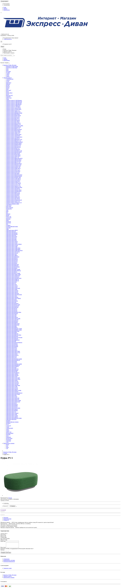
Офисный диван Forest (11, 236)
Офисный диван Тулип (11, 396)
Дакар (7, 99)
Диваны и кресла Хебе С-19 (13, 196)
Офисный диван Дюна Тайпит (13, 298)
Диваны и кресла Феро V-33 (13, 192)
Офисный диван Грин (11, 282)
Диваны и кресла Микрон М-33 (13, 159)
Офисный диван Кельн (11, 309)
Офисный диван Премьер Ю (13, 365)
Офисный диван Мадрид (12, 321)
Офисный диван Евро (11, 299)
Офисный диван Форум (12, 404)
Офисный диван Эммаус (12, 416)
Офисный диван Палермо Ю (13, 360)
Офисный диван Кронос (12, 313)
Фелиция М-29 (9, 433)
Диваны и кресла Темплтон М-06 (14, 187)
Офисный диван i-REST (12, 230)
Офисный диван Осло (11, 356)
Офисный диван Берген (12, 258)
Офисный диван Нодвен (12, 345)
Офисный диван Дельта (12, 287)
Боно (7, 70)
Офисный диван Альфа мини (13, 249)
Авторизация (6, 5)
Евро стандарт (9, 207)
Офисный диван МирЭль (12, 333)
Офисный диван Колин (11, 311)
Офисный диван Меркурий (12, 331)
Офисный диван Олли (11, 348)
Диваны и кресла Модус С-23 (13, 162)
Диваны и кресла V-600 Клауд (13, 105)
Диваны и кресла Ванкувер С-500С (14, 125)
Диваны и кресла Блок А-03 (13, 116)
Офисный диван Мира (11, 332)
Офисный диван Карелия (12, 307)
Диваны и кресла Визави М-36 (13, 126)
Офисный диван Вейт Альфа (13, 269)
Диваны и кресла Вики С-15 (13, 128)
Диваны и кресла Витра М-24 (13, 130)
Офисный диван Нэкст (11, 347)
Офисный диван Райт (11, 367)
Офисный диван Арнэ (11, 254)
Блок (7, 68)
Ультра (7, 430)
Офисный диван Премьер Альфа (14, 363)
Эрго (7, 442)
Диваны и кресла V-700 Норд (13, 106)
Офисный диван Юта (11, 419)
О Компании (6, 559)
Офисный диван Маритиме (12, 324)
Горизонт (8, 96)
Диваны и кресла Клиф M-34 (13, 149)
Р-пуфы (8, 72)
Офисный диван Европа (12, 300)
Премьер (8, 420)
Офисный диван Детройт (12, 290)
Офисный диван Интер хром (13, 304)
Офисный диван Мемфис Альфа (14, 329)
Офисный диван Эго (11, 411)
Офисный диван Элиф (11, 414)
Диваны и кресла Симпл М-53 (13, 178)
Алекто (8, 80)
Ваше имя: (3, 541)
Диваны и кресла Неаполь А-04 (13, 164)
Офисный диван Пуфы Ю (12, 366)
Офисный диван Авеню (12, 241)
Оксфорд (8, 225)
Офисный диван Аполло (12, 253)
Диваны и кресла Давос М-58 (13, 132)
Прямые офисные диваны (12, 421)
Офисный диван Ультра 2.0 (12, 398)
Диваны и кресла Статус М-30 (13, 183)
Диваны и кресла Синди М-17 (13, 179)
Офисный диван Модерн (12, 336)
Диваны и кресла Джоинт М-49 (13, 134)
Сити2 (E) (8, 425)
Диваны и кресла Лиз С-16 (12, 157)
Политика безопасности (9, 561)
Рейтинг (3, 549)
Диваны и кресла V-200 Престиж (14, 101)
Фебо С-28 (8, 432)
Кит (7, 212)
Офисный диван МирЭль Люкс (13, 334)
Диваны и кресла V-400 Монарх (13, 104)
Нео (7, 224)
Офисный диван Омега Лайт (13, 351)
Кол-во (5, 506)
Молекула (8, 221)
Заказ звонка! (10, 37)
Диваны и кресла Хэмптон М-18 (14, 200)
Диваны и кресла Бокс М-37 (13, 118)
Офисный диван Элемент (12, 413)
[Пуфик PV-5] (20, 495)
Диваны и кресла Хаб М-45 (12, 195)
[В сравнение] (3, 511)
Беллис (8, 85)
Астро (7, 81)
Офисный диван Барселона (12, 256)
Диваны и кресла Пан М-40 (12, 173)
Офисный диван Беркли (12, 259)
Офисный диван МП (11, 341)
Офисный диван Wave (11, 240)
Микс (7, 220)
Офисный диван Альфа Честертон (14, 250)
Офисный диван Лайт (11, 314)
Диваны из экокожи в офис (12, 203)
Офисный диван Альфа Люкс (13, 248)
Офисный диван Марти (11, 327)
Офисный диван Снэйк (11, 386)
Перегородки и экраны (8, 443)
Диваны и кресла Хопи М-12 (13, 197)
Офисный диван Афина (12, 255)
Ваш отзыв (3, 547)
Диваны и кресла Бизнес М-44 (13, 115)
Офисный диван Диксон (12, 292)
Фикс (7, 447)
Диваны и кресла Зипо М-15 (13, 138)
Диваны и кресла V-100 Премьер (14, 100)
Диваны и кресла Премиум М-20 (14, 176)
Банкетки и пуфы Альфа (12, 66)
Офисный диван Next (11, 237)
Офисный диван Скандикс (12, 382)
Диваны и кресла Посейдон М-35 (14, 174)
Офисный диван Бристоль (12, 264)
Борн (7, 89)
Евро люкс (8, 206)
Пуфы (4, 7)
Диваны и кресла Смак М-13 (13, 181)
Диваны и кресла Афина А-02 (13, 111)
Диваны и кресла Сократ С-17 (13, 182)
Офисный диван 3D (11, 231)
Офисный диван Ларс (11, 316)
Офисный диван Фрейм (12, 405)
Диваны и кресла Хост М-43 (13, 198)
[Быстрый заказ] (16, 506)
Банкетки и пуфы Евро (11, 67)
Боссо (7, 91)
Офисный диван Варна (11, 268)
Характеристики (7, 518)
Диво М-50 (8, 205)
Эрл (7, 448)
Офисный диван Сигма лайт (13, 377)
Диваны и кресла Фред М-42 (13, 193)
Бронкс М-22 (9, 92)
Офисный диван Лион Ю (12, 319)
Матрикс (8, 219)
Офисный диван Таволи (12, 389)
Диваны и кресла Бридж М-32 (13, 123)
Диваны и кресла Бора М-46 (13, 120)
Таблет (7, 76)
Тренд (7, 429)
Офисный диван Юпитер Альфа (14, 418)
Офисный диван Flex (11, 235)
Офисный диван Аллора (12, 245)
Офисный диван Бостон (12, 260)
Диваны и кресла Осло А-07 (13, 172)
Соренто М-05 (9, 428)
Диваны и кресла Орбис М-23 (13, 168)
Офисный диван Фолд (11, 403)
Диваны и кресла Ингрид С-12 (13, 140)
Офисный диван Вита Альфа (13, 273)
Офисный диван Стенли (12, 387)
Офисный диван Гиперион (12, 277)
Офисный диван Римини (12, 370)
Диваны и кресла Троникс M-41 (13, 190)
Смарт (7, 427)
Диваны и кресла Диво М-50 (13, 135)
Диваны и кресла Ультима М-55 (13, 191)
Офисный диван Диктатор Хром (14, 294)
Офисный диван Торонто (12, 391)
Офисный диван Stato (11, 239)
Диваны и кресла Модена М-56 (13, 161)
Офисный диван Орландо (12, 355)
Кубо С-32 (8, 216)
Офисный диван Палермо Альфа (14, 358)
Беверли (8, 84)
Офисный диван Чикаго (12, 409)
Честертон (8, 439)
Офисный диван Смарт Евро (13, 385)
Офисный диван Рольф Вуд (12, 372)
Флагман (8, 434)
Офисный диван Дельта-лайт (13, 288)
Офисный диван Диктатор (12, 293)
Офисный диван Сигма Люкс (13, 379)
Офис (7, 229)
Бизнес (7, 87)
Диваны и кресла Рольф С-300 (13, 177)
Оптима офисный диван (12, 226)
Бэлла (7, 94)
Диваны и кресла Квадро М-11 (13, 147)
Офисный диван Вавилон (12, 265)
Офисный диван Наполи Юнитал (14, 342)
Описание (5, 517)
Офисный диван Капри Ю (12, 306)
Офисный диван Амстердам (13, 251)
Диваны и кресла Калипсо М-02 (13, 143)
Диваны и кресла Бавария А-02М (14, 113)
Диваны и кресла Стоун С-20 (13, 184)
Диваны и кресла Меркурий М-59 (14, 158)
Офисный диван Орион (12, 353)
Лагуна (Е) (8, 217)
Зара (7, 210)
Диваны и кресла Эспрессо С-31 (14, 202)
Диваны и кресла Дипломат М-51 (14, 137)
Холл (7, 435)
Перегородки (6, 10)
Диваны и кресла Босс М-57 (13, 121)
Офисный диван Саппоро (12, 375)
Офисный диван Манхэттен (13, 323)
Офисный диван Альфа (11, 246)
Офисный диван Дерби (11, 289)
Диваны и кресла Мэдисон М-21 (14, 163)
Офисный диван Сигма (11, 376)
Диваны (5, 8)
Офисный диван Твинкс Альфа (13, 390)
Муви (7, 444)
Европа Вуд (9, 208)
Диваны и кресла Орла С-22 (13, 169)
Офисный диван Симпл (12, 380)
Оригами (8, 227)
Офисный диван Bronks (12, 234)
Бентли (8, 86)
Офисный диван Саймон (12, 374)
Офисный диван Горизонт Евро (13, 278)
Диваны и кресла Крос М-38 (13, 153)
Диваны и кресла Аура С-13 (13, 110)
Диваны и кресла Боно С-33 (13, 119)
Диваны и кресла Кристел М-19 (13, 152)
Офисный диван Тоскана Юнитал (14, 392)
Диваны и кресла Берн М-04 (13, 114)
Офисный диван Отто (11, 357)
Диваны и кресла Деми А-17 (13, 133)
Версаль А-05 (9, 95)
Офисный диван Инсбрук (12, 303)
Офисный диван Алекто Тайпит (14, 244)
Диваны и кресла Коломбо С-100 (14, 150)
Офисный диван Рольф (11, 371)
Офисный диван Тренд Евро (13, 394)
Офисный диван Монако (12, 338)
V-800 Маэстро (9, 79)
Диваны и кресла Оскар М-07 (13, 171)
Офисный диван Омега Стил (13, 352)
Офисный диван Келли (11, 308)
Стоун (7, 75)
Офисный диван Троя (11, 395)
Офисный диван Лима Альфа (13, 318)
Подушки (8, 71)
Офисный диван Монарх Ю (12, 340)
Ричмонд (8, 423)
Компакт (8, 213)
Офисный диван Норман (12, 346)
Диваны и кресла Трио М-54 (13, 188)
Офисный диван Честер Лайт (13, 408)
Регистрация (6, 3)
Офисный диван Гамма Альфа (13, 274)
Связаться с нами (7, 568)
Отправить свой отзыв (6, 552)
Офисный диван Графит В (12, 279)
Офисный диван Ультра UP (12, 399)
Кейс (7, 211)
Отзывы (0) (6, 520)
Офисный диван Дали (11, 284)
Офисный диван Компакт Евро (13, 312)
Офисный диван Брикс (11, 263)
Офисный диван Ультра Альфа (13, 400)
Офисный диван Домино (12, 297)
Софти (7, 74)
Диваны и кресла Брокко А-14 (13, 124)
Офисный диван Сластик (12, 384)
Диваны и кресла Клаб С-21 (13, 148)
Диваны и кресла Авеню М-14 (13, 108)
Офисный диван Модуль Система (14, 337)
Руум (7, 424)
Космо (7, 215)
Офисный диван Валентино (13, 266)
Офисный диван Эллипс (12, 415)
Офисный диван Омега (11, 350)
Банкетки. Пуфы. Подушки (9, 65)
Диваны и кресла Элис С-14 (13, 201)
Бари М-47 (8, 82)
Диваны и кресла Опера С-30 (13, 167)
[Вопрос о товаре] (1, 511)
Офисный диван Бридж (11, 261)
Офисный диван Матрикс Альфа (14, 328)
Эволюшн (8, 440)
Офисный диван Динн (11, 295)
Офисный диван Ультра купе (13, 401)
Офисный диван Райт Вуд (12, 369)
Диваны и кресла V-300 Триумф (13, 103)
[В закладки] (2, 511)
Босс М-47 (8, 90)
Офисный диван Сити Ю (12, 381)
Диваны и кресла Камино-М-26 (13, 144)
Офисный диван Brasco (11, 232)
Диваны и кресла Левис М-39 (13, 155)
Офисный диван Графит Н (12, 280)
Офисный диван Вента (11, 271)
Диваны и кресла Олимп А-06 (13, 166)
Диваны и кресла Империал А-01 (14, 139)
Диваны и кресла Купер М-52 (13, 154)
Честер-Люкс (9, 438)
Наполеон (8, 222)
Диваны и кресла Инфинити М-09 (14, 142)
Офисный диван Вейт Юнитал (13, 270)
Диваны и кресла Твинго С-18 (13, 186)
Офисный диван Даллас (12, 285)
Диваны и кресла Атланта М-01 (13, 109)
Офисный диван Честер (12, 406)
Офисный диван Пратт (11, 362)
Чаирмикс (8, 437)
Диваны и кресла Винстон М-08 (14, 129)
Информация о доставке (9, 560)
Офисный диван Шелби (12, 410)
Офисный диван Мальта (12, 322)
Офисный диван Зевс (11, 302)
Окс (7, 445)
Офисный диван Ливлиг (12, 317)
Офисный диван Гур (11, 283)
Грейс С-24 (8, 97)
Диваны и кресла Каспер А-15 (13, 145)
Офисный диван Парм (11, 361)
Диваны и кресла (7, 77)
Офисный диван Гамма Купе (13, 275)
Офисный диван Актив (11, 242)
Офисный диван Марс (11, 326)
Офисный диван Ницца (12, 343)
